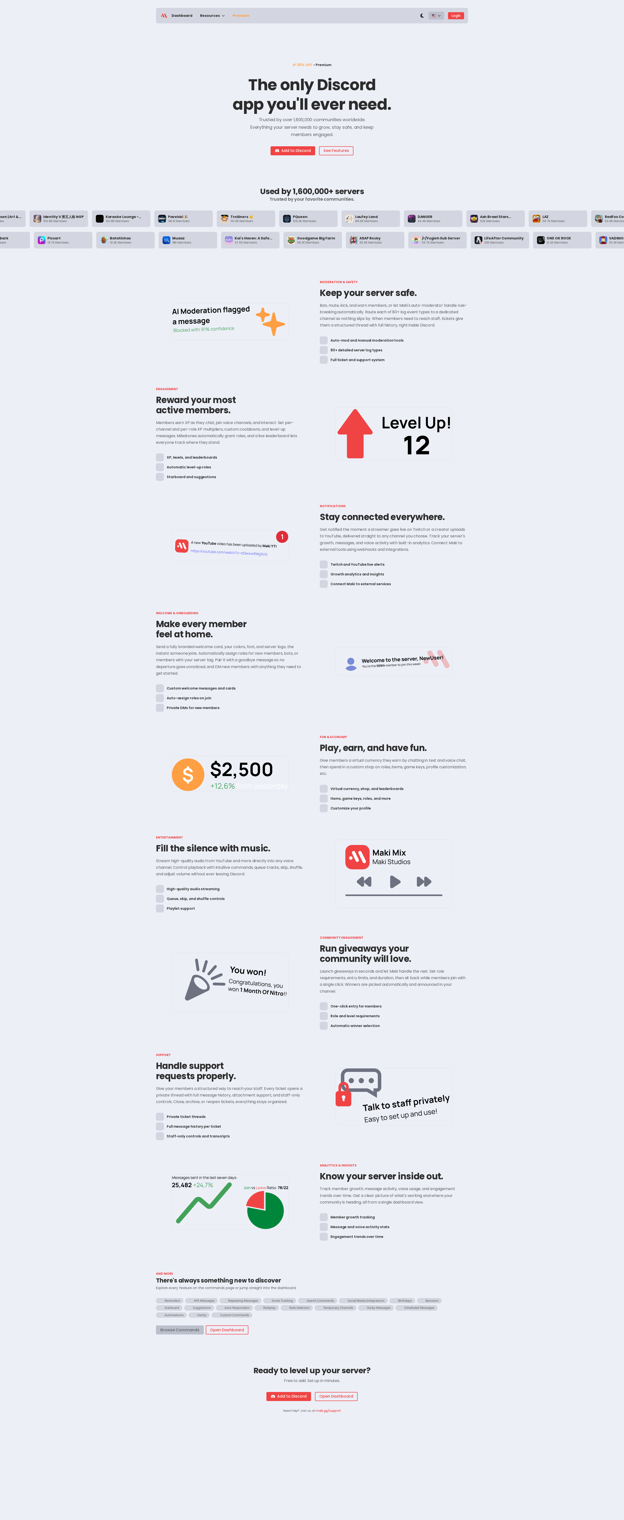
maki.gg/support (328, 1411)
